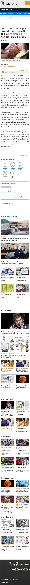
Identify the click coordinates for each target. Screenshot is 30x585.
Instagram (20, 569)
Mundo (19, 13)
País (25, 13)
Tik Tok (24, 569)
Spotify (29, 569)
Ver (3, 18)
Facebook (13, 569)
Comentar (22, 70)
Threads (27, 569)
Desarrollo (8, 18)
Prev (0, 13)
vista (2, 312)
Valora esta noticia (7, 159)
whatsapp (18, 569)
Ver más (3, 219)
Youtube (22, 569)
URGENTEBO (4, 64)
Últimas (12, 13)
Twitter (15, 569)
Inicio (4, 13)
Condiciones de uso (5, 582)
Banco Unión (7, 186)
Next (29, 13)
